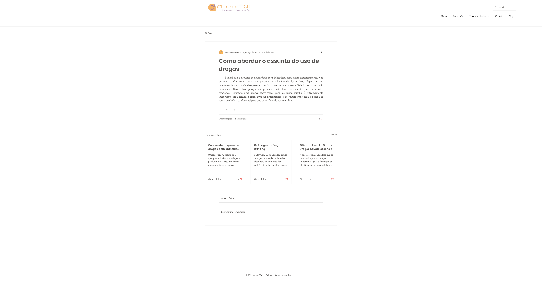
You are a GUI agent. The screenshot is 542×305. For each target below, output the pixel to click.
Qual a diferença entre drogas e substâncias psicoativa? (223, 147)
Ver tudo (333, 134)
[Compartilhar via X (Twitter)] (227, 110)
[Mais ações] (321, 52)
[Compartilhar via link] (241, 110)
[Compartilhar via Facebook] (220, 110)
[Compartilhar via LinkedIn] (234, 110)
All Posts (208, 32)
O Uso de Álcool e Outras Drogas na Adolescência (316, 147)
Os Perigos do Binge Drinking (267, 147)
